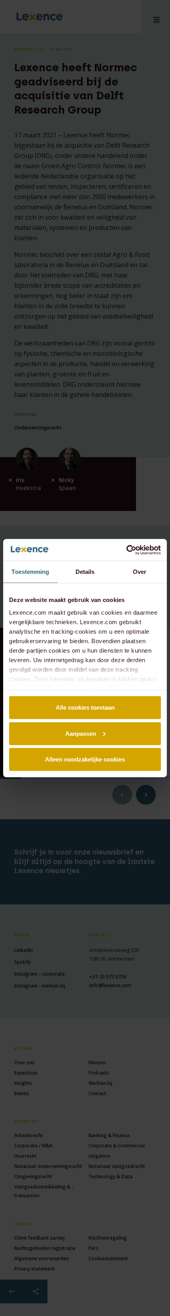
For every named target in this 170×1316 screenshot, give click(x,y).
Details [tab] (85, 571)
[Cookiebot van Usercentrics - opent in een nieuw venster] (126, 550)
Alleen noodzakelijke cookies (85, 759)
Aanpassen (80, 733)
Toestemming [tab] (30, 571)
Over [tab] (139, 571)
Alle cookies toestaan (85, 707)
